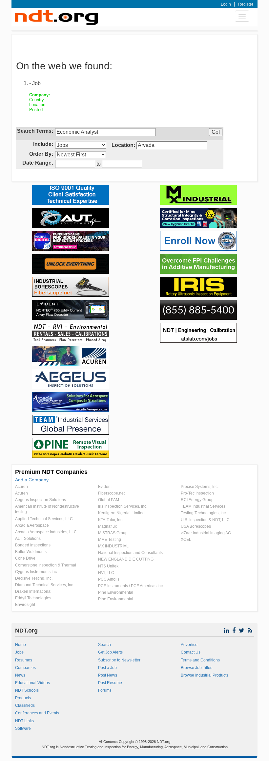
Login (226, 4)
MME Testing (109, 539)
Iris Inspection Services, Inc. (122, 506)
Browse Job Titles (196, 667)
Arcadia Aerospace (32, 525)
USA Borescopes (196, 526)
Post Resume (110, 682)
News (20, 675)
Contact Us (190, 652)
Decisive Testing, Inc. (33, 578)
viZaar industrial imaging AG (206, 533)
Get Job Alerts (110, 652)
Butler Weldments (31, 551)
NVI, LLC (106, 572)
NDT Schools (27, 690)
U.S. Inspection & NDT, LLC (205, 520)
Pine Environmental (115, 592)
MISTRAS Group (113, 533)
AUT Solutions (28, 538)
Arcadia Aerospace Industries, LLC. (46, 532)
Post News (107, 675)
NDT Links (24, 721)
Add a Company (32, 479)
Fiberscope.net (111, 493)
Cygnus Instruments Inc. (36, 571)
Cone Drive (25, 558)
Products (23, 698)
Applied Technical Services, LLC (44, 519)
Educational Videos (32, 682)
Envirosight (25, 604)
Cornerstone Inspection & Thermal (45, 565)
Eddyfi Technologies (33, 598)
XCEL (186, 539)
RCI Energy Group (197, 499)
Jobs (19, 652)
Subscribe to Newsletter (119, 660)
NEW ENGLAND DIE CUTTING (126, 559)
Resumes (23, 660)
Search (104, 644)
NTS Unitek (108, 566)
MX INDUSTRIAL (113, 546)
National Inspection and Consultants (130, 552)
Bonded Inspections (33, 545)
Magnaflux (107, 526)
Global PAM (108, 499)
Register (245, 4)
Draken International (33, 591)
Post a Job (107, 667)
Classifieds (25, 705)
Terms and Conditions (200, 660)
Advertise (189, 644)
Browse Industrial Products (204, 675)
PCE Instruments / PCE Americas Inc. (131, 586)
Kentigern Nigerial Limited (121, 513)
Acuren (21, 486)
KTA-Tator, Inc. (110, 520)
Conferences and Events (37, 713)
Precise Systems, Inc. (199, 486)
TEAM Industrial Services (203, 506)
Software (23, 728)
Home (20, 644)
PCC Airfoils (108, 579)
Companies (25, 667)
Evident (105, 486)
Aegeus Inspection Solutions (40, 499)
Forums (105, 690)
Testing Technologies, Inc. (204, 513)
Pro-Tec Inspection (197, 493)
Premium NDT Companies (51, 472)
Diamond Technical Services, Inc (44, 585)
